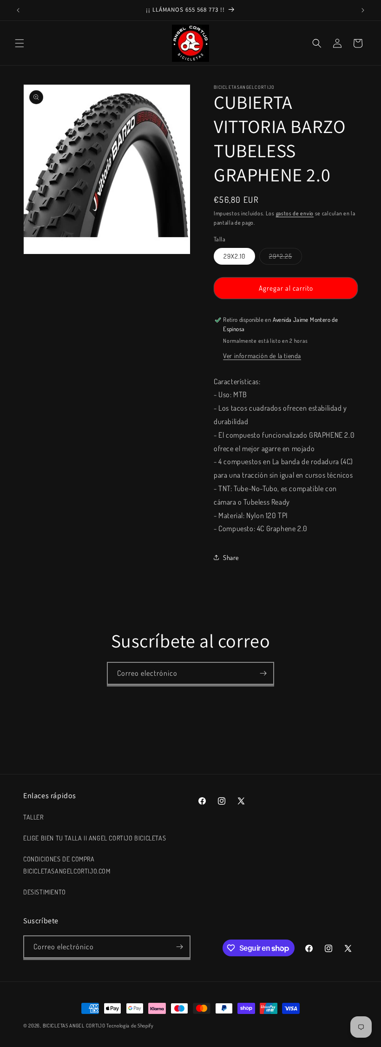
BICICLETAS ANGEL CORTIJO (74, 1025)
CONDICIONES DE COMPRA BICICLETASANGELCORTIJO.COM (67, 864)
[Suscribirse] (263, 673)
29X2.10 (234, 256)
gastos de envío (295, 213)
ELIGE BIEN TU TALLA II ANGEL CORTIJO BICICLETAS (94, 838)
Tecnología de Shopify (130, 1025)
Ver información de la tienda (262, 356)
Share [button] (231, 557)
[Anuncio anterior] (18, 10)
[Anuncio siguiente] (363, 10)
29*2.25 (285, 258)
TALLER (33, 817)
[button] (19, 43)
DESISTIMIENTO (44, 892)
